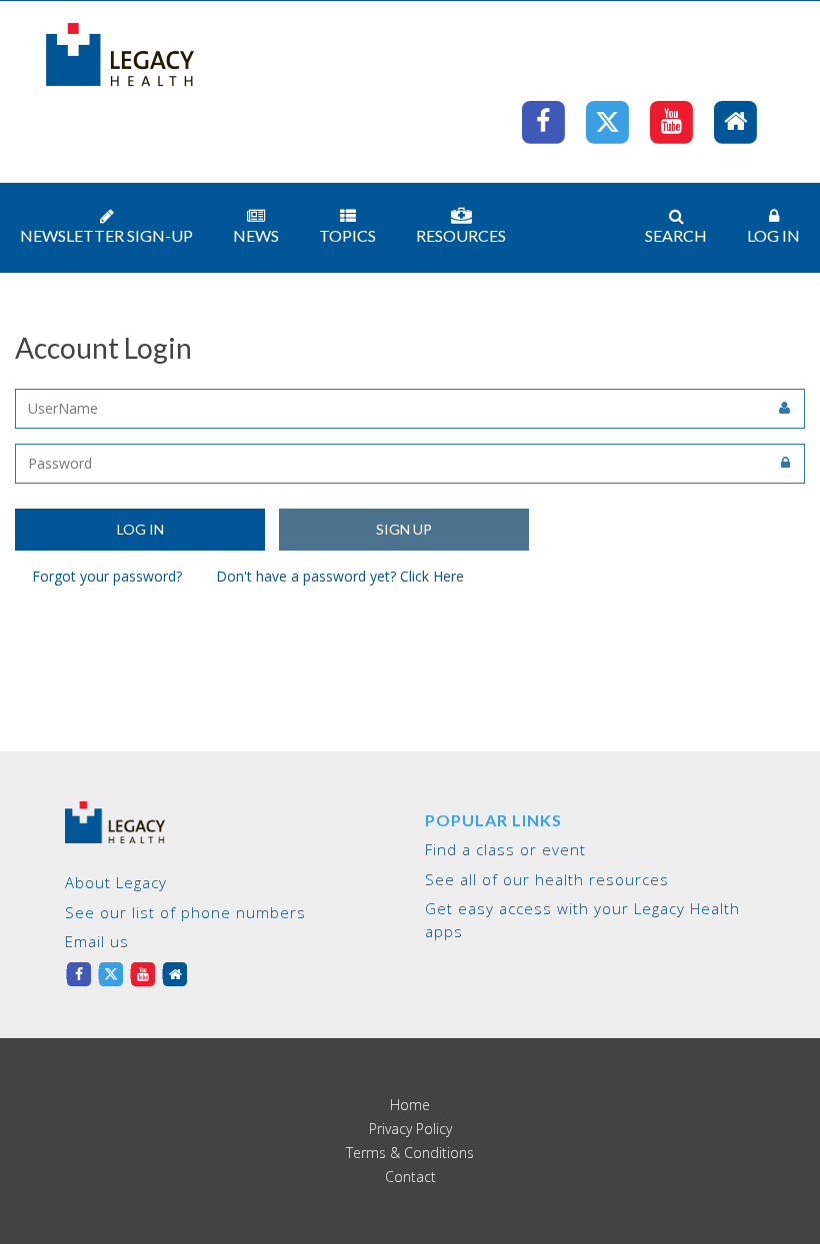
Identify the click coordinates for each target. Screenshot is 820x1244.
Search (676, 235)
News (256, 235)
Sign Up (404, 529)
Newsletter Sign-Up (106, 235)
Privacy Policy (410, 1129)
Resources (461, 235)
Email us (97, 941)
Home (410, 1105)
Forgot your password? (107, 576)
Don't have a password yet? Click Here (340, 576)
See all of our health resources (547, 879)
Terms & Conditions (410, 1153)
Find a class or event (505, 849)
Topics (347, 235)
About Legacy (116, 882)
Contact (410, 1177)
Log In (773, 235)
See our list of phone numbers (185, 912)
